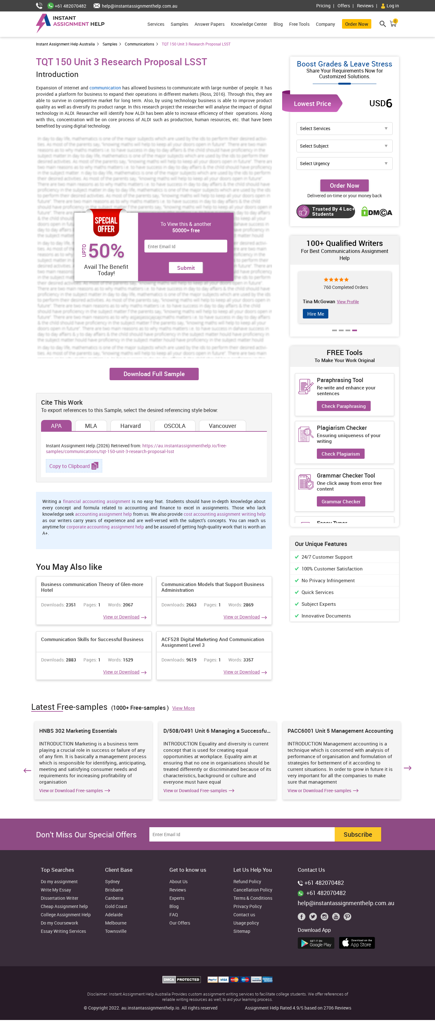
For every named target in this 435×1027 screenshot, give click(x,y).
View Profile (346, 301)
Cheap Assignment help (64, 906)
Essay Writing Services (63, 931)
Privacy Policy (247, 906)
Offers (344, 6)
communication (105, 88)
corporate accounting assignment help (105, 527)
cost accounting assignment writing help (225, 514)
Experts (176, 898)
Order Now (356, 24)
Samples (179, 24)
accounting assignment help (103, 514)
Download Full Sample (154, 374)
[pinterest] (347, 918)
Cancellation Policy (252, 890)
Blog (278, 24)
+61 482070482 (70, 6)
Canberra (114, 898)
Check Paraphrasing (344, 406)
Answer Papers (210, 24)
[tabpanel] (342, 297)
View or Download (121, 617)
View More (183, 708)
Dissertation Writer (59, 898)
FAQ (173, 915)
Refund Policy (247, 881)
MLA (91, 426)
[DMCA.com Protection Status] (182, 981)
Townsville (115, 931)
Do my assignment (59, 881)
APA (56, 426)
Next (408, 769)
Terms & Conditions (252, 898)
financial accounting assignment (97, 501)
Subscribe (358, 834)
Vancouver (222, 426)
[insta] (326, 918)
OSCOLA (175, 426)
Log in (392, 6)
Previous (26, 769)
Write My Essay (56, 890)
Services (155, 24)
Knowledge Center (249, 24)
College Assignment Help (66, 915)
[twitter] (314, 918)
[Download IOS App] (359, 941)
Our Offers (179, 923)
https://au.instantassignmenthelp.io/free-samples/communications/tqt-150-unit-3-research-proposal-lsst (136, 448)
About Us (178, 881)
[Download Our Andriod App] (318, 942)
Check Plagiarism (341, 454)
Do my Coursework (59, 923)
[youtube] (337, 918)
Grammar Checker (341, 501)
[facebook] (303, 918)
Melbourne (115, 923)
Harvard (130, 426)
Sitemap (241, 931)
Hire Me (313, 314)
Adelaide (114, 915)
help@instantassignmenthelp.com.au (139, 6)
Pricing (323, 6)
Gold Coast (116, 906)
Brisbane (114, 890)
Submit (186, 267)
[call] (41, 6)
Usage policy (246, 923)
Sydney (112, 881)
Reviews (365, 6)
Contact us (244, 915)
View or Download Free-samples (71, 790)
